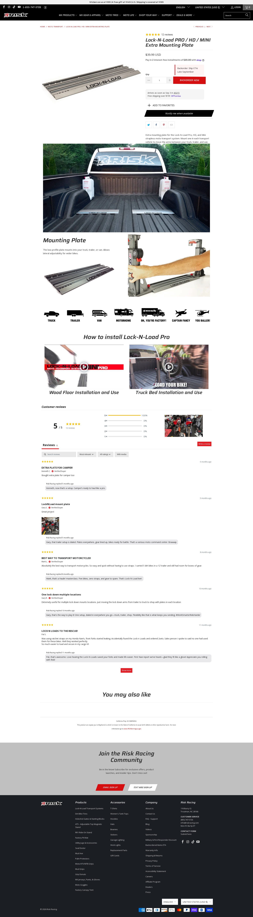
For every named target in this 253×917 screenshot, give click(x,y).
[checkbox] (122, 454)
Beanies (114, 829)
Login (237, 7)
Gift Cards (114, 855)
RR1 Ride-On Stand (83, 832)
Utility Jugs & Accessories (86, 843)
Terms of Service (153, 866)
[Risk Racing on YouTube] (18, 7)
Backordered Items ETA (156, 845)
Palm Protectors (82, 858)
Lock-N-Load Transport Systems (89, 808)
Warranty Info (152, 850)
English (181, 7)
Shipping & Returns (154, 855)
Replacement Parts (118, 850)
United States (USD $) (207, 7)
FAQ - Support (152, 819)
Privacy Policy (152, 861)
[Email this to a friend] (171, 125)
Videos (149, 829)
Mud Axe (79, 853)
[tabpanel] (126, 564)
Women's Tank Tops (119, 813)
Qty (147, 74)
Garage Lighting (117, 840)
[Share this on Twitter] (149, 125)
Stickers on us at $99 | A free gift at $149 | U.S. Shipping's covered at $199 (126, 2)
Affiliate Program (153, 881)
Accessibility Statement (156, 871)
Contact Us (150, 813)
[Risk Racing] (16, 15)
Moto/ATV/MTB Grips (84, 863)
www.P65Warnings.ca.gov (132, 729)
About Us (150, 808)
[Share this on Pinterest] (164, 125)
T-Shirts (113, 808)
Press (148, 892)
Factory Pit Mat (81, 837)
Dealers (149, 887)
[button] (68, 15)
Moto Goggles (81, 884)
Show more (126, 670)
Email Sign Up (110, 787)
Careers (149, 876)
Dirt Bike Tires (81, 813)
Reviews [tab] (50, 445)
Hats (112, 824)
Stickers (113, 834)
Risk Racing (52, 909)
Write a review (204, 444)
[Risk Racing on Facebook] (3, 7)
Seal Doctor (80, 848)
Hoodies (114, 819)
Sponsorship (151, 834)
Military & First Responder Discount (161, 840)
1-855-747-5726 (32, 7)
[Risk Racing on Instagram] (8, 7)
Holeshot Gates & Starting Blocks (89, 819)
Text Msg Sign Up (142, 787)
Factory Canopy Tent (84, 890)
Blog (147, 824)
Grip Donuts (80, 874)
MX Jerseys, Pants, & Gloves (87, 879)
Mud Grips (79, 869)
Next (209, 26)
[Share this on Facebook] (156, 125)
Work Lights (115, 845)
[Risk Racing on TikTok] (13, 7)
